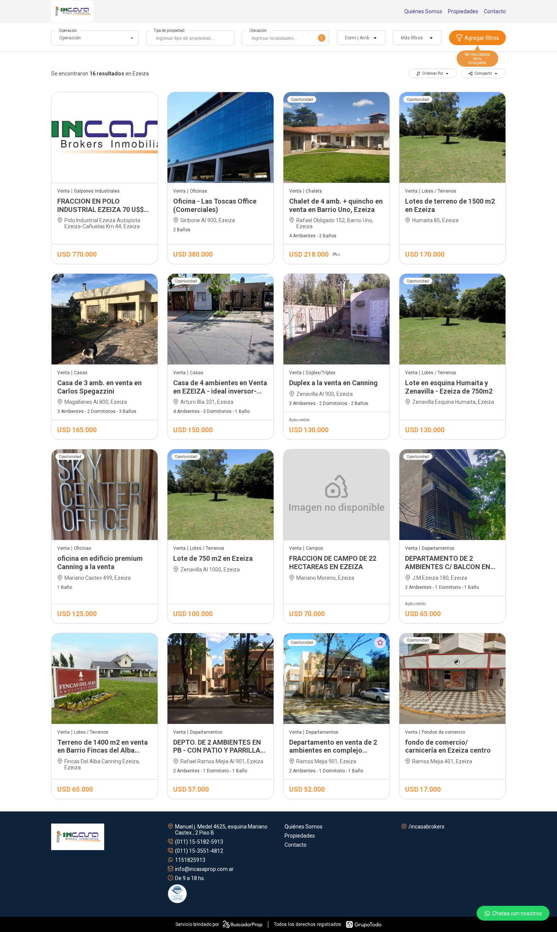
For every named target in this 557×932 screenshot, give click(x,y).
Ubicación (258, 30)
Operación (68, 30)
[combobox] (190, 38)
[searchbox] (192, 39)
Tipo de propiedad (169, 30)
